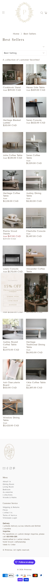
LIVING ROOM (13, 300)
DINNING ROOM (13, 296)
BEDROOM (12, 305)
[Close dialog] (47, 275)
